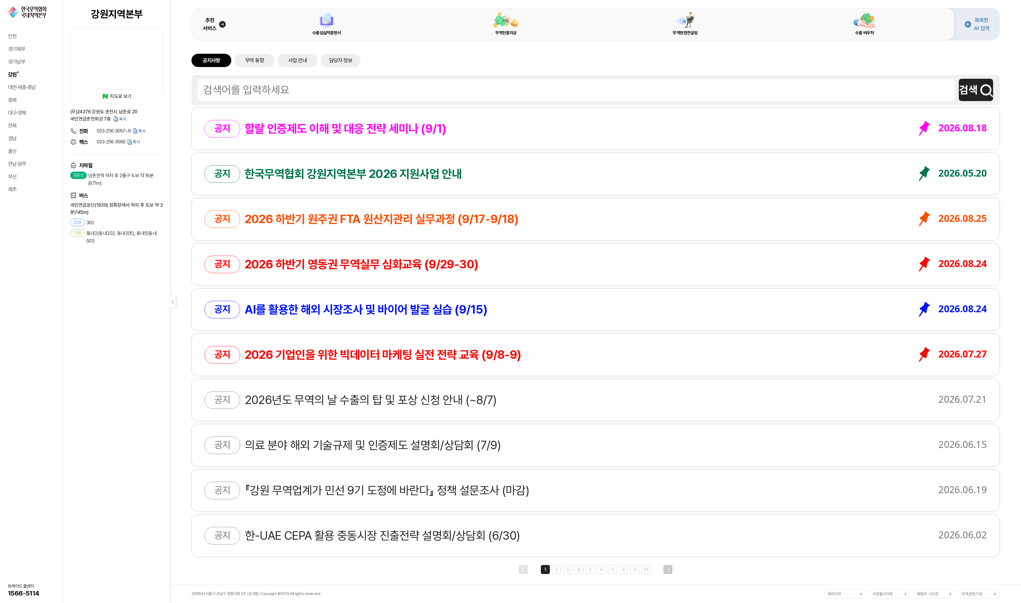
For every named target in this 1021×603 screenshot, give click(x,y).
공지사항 (211, 60)
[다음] (667, 569)
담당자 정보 (340, 60)
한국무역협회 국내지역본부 (26, 12)
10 (645, 569)
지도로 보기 (120, 96)
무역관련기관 (972, 594)
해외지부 (835, 594)
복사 (123, 119)
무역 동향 (254, 60)
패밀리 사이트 (928, 594)
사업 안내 (297, 60)
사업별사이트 (882, 594)
